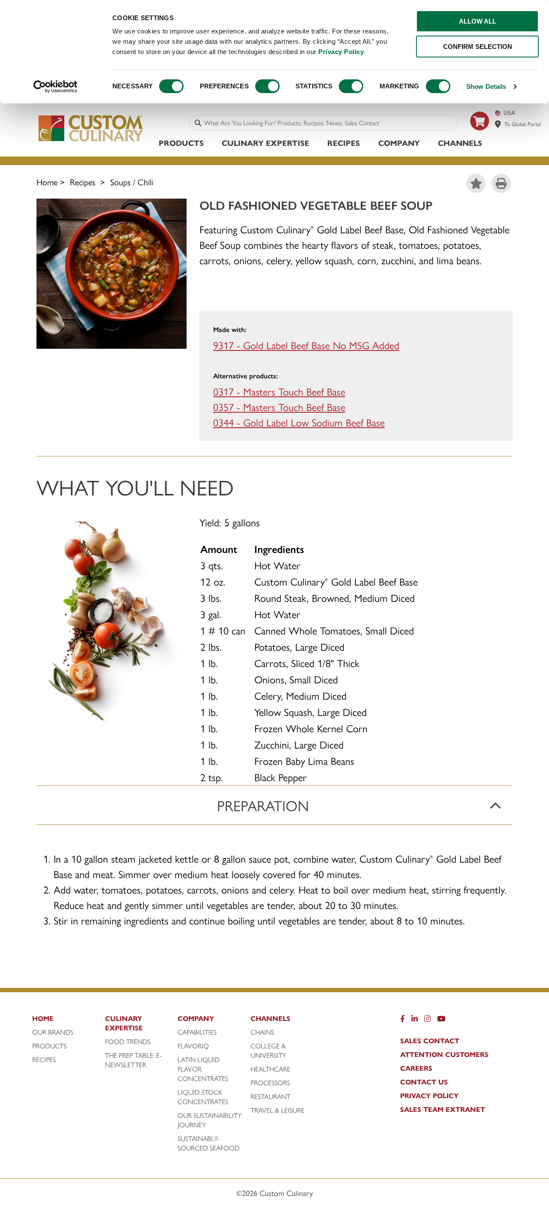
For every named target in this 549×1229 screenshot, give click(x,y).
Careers (416, 1068)
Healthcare (270, 1069)
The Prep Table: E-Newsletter (133, 1060)
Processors (270, 1082)
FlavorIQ (193, 1046)
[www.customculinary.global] (498, 124)
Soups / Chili (131, 181)
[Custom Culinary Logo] (91, 141)
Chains (262, 1032)
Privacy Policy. (341, 51)
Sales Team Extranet (442, 1109)
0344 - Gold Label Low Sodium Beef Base (299, 422)
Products (181, 142)
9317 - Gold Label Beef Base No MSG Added (306, 345)
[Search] (198, 122)
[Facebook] (402, 1020)
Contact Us (424, 1082)
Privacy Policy (429, 1095)
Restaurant (270, 1096)
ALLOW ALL (477, 21)
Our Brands (52, 1032)
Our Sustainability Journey (209, 1120)
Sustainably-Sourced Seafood (209, 1143)
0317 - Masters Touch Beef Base (279, 391)
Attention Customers (444, 1054)
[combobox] (329, 122)
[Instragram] (427, 1020)
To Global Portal (522, 124)
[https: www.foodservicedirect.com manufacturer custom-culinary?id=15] (480, 133)
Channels (460, 142)
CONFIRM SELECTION (477, 46)
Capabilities (197, 1032)
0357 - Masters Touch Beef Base (279, 406)
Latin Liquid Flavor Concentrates (203, 1069)
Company (399, 142)
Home (46, 181)
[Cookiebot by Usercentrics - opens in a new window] (55, 86)
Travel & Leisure (277, 1110)
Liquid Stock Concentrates (203, 1096)
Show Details (486, 86)
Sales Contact (429, 1040)
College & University (268, 1050)
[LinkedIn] (414, 1020)
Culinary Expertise (265, 142)
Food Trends (128, 1041)
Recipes (343, 142)
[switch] (267, 86)
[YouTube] (441, 1020)
